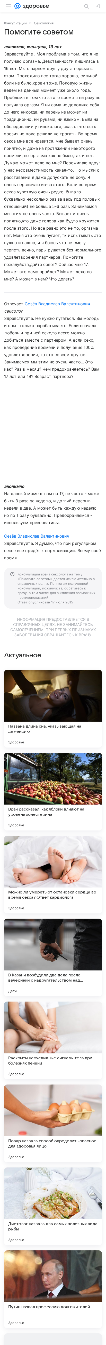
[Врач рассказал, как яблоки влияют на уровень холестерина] (53, 791)
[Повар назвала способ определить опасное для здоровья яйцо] (53, 1123)
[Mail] (17, 6)
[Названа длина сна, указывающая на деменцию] (53, 709)
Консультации (15, 23)
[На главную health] (35, 6)
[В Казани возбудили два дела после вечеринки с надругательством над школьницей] (53, 957)
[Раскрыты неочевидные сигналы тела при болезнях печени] (53, 1040)
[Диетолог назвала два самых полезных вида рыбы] (53, 1206)
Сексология (44, 23)
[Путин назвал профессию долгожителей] (53, 1289)
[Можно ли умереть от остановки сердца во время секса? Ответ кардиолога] (53, 874)
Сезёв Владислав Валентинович (57, 303)
